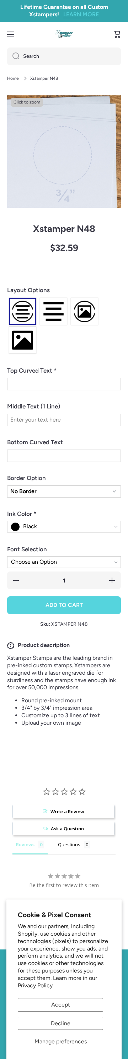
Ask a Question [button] (67, 828)
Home (13, 78)
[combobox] (64, 56)
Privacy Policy (35, 985)
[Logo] (64, 34)
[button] (64, 290)
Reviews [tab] (25, 844)
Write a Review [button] (67, 811)
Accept (60, 1004)
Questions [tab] (69, 844)
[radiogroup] (64, 326)
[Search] (13, 56)
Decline (60, 1023)
